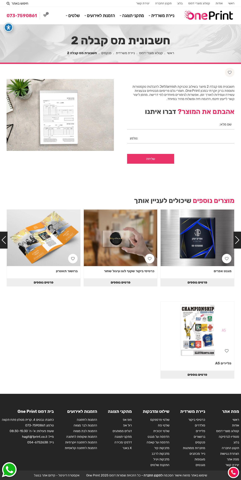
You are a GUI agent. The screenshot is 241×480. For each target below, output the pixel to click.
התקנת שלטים (159, 465)
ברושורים (199, 437)
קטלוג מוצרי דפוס (199, 3)
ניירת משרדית (162, 15)
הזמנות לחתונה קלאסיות (81, 448)
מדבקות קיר (161, 448)
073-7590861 (35, 425)
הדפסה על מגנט (158, 437)
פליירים (200, 431)
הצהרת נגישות (229, 453)
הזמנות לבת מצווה (85, 431)
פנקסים (106, 53)
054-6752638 (37, 442)
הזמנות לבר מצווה (85, 425)
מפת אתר (233, 459)
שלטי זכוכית (161, 431)
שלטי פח (163, 425)
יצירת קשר (142, 3)
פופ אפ (127, 420)
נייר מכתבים (197, 453)
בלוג (180, 3)
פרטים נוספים (197, 282)
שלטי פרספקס (159, 420)
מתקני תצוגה (133, 15)
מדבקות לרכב (160, 453)
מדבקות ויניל (161, 459)
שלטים (74, 15)
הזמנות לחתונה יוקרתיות (81, 442)
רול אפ (127, 425)
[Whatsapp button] (9, 470)
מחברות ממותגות (194, 448)
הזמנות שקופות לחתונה (81, 437)
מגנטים (200, 465)
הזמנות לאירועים (101, 15)
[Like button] (229, 72)
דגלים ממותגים (122, 431)
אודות (219, 3)
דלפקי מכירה (123, 442)
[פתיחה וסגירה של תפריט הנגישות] (8, 27)
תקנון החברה (163, 3)
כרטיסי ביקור (196, 420)
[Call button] (233, 472)
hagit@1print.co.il (34, 437)
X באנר (127, 448)
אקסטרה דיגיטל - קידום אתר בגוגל (56, 475)
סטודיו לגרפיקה (229, 437)
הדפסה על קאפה (158, 442)
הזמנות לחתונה (87, 420)
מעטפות (199, 459)
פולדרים (200, 425)
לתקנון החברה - (152, 475)
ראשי (231, 3)
